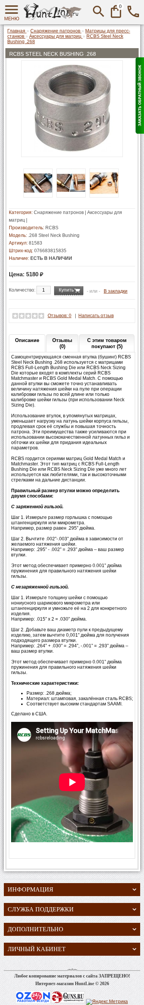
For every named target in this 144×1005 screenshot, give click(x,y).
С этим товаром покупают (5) (107, 343)
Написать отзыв (96, 315)
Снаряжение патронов (59, 212)
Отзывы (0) (62, 343)
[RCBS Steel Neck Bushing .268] (72, 150)
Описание (27, 340)
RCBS (51, 227)
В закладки (115, 291)
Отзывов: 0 (59, 315)
